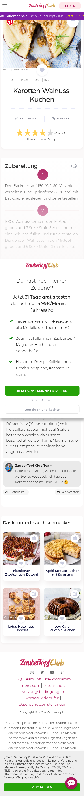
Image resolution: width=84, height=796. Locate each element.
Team (29, 679)
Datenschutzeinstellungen (43, 704)
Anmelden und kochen (42, 409)
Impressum (29, 685)
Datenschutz (54, 685)
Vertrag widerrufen (42, 698)
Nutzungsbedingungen (42, 692)
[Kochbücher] (42, 70)
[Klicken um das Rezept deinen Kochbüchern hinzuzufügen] (21, 563)
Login (71, 5)
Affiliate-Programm (54, 679)
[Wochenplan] (73, 22)
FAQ (18, 679)
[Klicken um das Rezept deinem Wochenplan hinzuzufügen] (34, 538)
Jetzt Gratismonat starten (42, 390)
